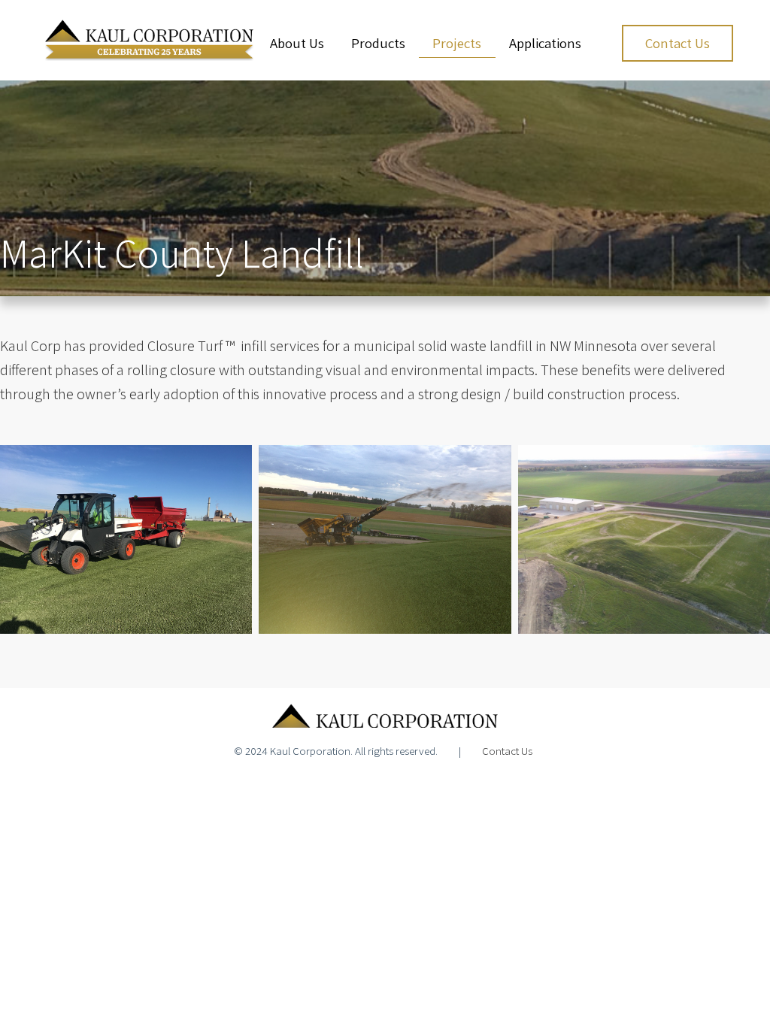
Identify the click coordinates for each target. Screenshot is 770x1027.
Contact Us (677, 43)
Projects (456, 43)
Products (378, 43)
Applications (545, 43)
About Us (297, 43)
